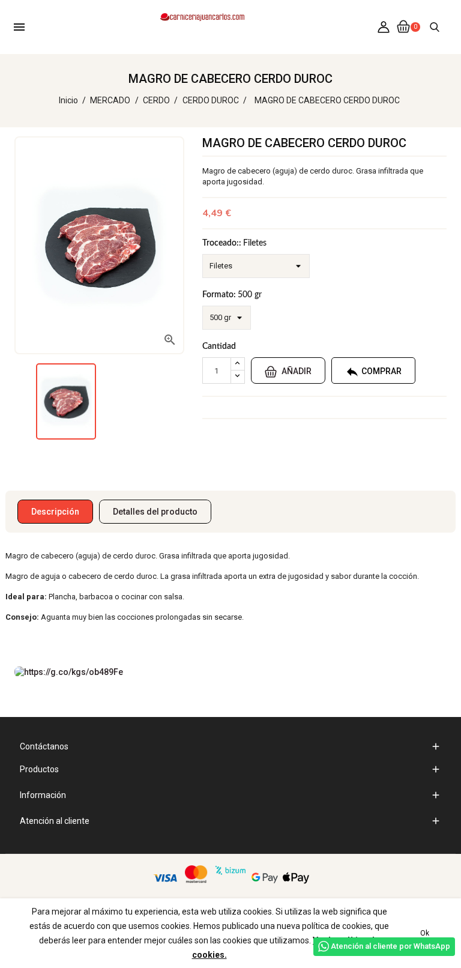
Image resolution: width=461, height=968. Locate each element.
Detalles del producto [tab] (155, 511)
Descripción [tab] (55, 511)
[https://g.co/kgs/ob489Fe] (68, 671)
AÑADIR (296, 371)
